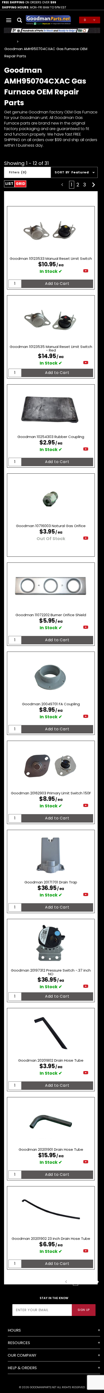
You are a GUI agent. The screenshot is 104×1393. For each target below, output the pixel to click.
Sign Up (84, 1310)
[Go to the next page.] (93, 184)
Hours (14, 1330)
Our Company (22, 1355)
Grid (20, 183)
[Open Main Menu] (8, 20)
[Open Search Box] (19, 20)
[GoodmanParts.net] (48, 19)
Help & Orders (22, 1368)
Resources (19, 1343)
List (9, 183)
